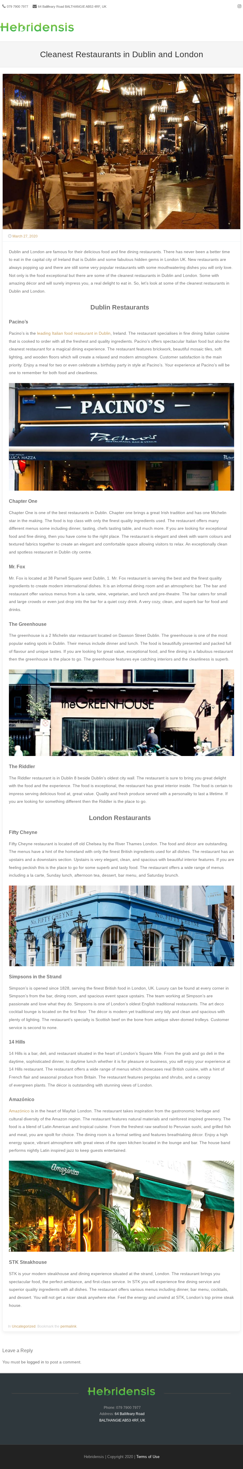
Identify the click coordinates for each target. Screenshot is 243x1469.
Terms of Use (147, 1456)
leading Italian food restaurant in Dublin (74, 333)
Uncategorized (24, 1326)
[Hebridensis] (37, 30)
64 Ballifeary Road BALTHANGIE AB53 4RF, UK (72, 6)
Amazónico (19, 1110)
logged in (35, 1362)
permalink (68, 1326)
